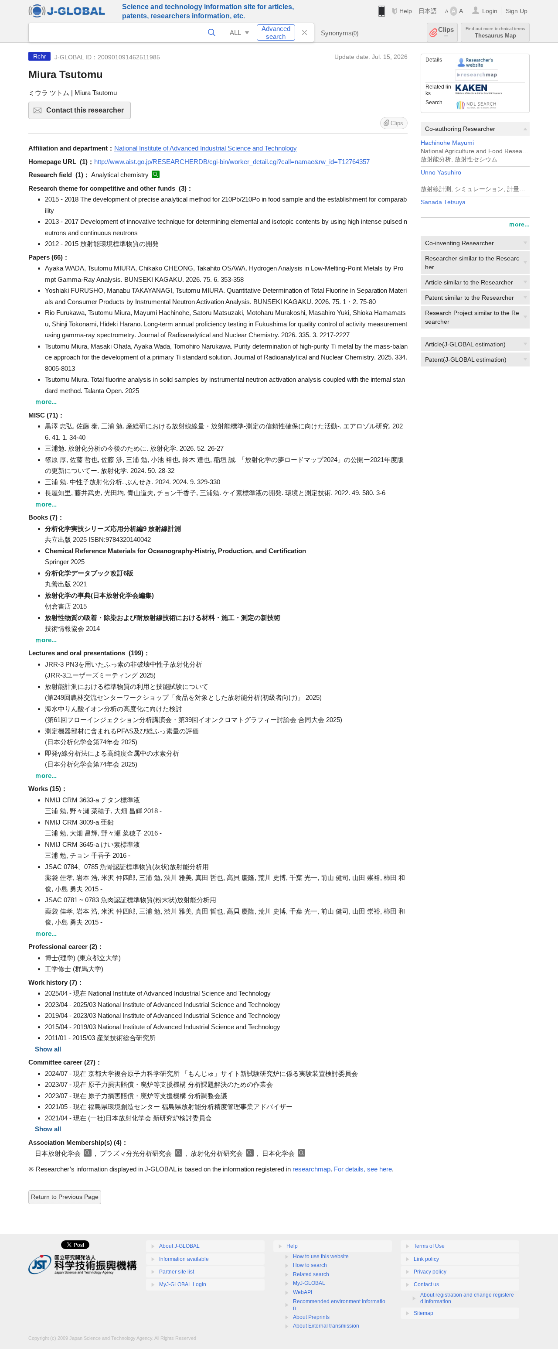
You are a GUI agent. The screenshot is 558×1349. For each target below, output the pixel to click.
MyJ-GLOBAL (309, 1283)
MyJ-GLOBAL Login (182, 1284)
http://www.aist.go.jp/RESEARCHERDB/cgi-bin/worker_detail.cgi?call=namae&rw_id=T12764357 (232, 161)
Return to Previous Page (65, 1196)
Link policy (426, 1259)
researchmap (311, 1169)
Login (489, 10)
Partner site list (176, 1272)
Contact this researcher (88, 112)
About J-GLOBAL (179, 1246)
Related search (311, 1274)
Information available (184, 1259)
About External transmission (326, 1326)
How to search (310, 1265)
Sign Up (516, 10)
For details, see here (363, 1169)
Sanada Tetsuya (443, 202)
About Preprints (311, 1317)
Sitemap (423, 1313)
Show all (48, 1049)
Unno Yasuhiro (441, 172)
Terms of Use (429, 1246)
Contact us (426, 1284)
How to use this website (321, 1256)
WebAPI (302, 1292)
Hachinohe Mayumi (447, 143)
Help (405, 10)
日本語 (427, 10)
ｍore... (519, 224)
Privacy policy (430, 1272)
